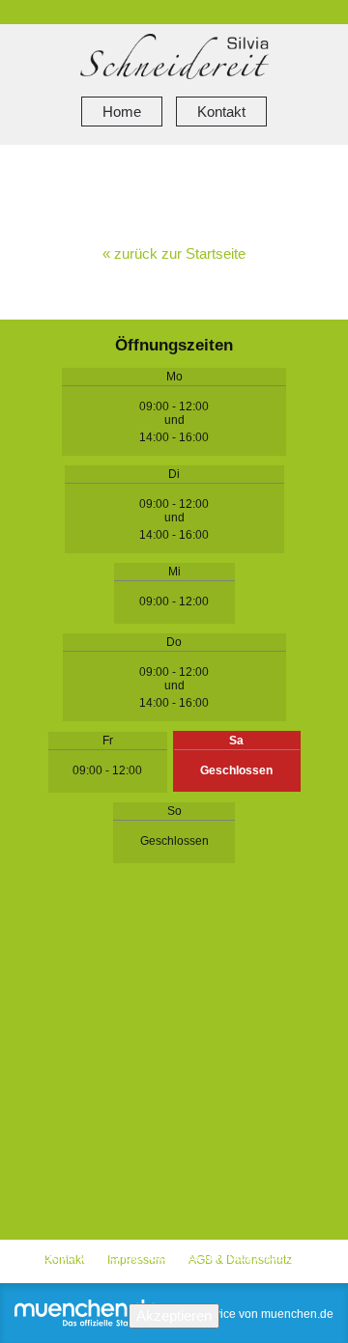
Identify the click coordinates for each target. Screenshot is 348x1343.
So (174, 811)
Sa (236, 740)
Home (121, 111)
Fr (107, 740)
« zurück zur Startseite (174, 253)
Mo (174, 376)
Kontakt (221, 111)
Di (174, 474)
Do (174, 642)
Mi (174, 571)
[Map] (174, 1066)
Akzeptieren (174, 1315)
